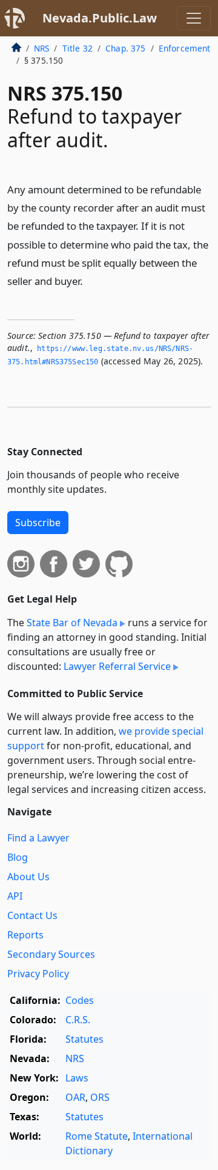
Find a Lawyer (38, 837)
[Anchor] (89, 280)
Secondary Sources (51, 954)
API (14, 896)
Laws (76, 1078)
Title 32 (77, 48)
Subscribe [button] (38, 522)
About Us (28, 876)
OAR (75, 1097)
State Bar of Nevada (72, 622)
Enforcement (185, 48)
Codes (79, 1000)
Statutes (84, 1039)
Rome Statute (96, 1136)
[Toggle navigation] (194, 18)
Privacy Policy (38, 973)
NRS (41, 48)
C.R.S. (77, 1019)
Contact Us (32, 915)
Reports (25, 934)
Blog (17, 857)
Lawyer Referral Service (117, 666)
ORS (100, 1097)
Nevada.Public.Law (99, 18)
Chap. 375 (125, 48)
